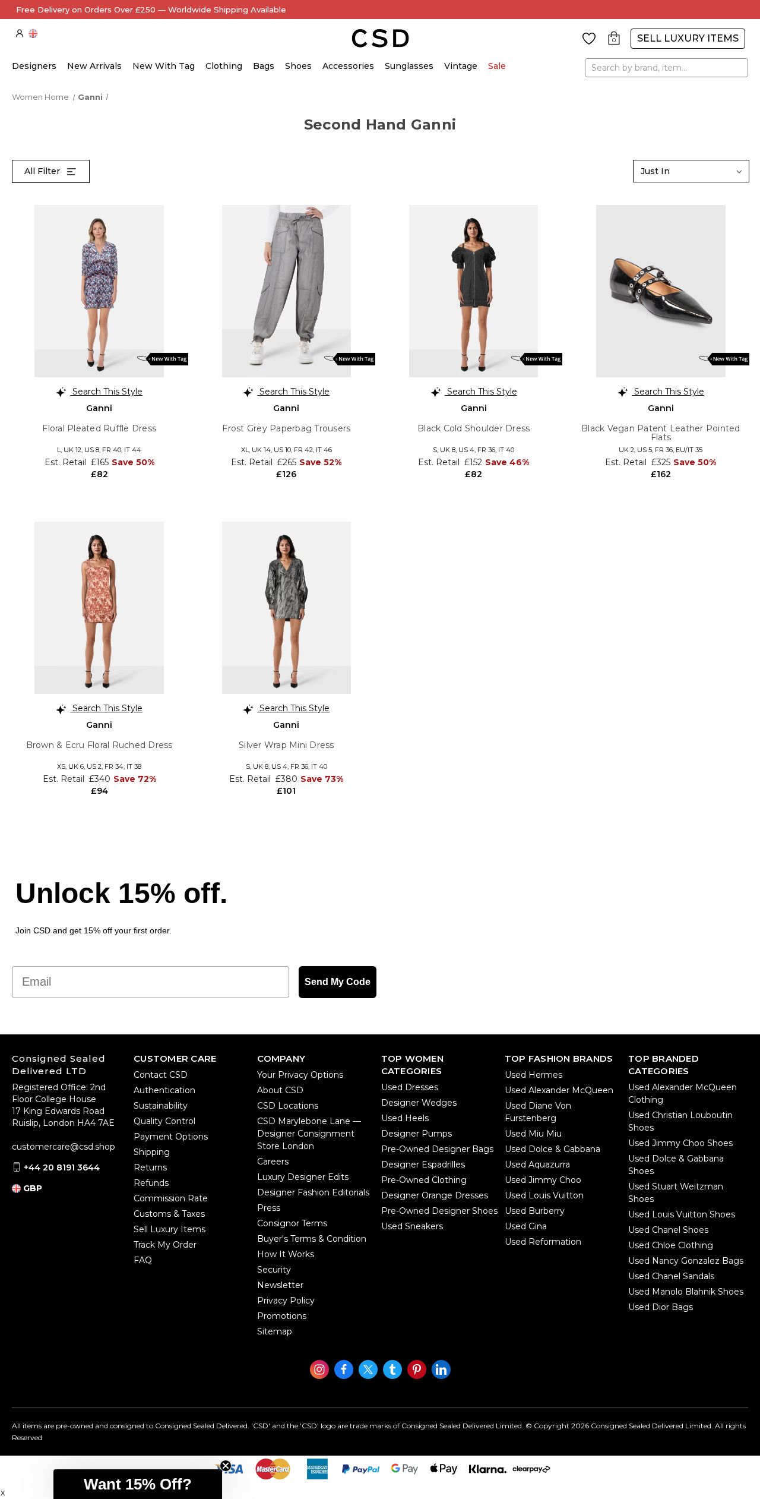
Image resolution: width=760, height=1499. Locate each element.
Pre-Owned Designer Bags (437, 1149)
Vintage (460, 66)
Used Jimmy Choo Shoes (680, 1143)
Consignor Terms (292, 1223)
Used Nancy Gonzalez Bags (685, 1260)
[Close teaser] (226, 1466)
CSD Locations (287, 1105)
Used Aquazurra (537, 1164)
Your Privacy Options (300, 1074)
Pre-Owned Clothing (424, 1180)
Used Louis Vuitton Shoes (681, 1214)
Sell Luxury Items (688, 38)
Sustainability (161, 1105)
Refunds (151, 1183)
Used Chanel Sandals (671, 1276)
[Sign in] (19, 33)
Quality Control (164, 1121)
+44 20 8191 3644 (62, 1167)
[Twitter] (368, 1369)
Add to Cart (99, 492)
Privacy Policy (286, 1300)
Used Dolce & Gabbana (552, 1149)
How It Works (285, 1254)
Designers (34, 66)
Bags (263, 66)
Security (274, 1269)
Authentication (164, 1090)
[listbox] (691, 171)
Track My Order (165, 1244)
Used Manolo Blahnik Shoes (685, 1291)
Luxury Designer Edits (303, 1177)
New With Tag (163, 66)
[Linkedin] (441, 1369)
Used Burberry (535, 1210)
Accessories (348, 66)
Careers (273, 1161)
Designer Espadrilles (423, 1164)
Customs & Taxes (169, 1213)
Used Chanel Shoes (668, 1230)
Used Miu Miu (533, 1133)
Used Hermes (533, 1074)
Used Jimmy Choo (543, 1180)
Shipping (152, 1152)
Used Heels (405, 1118)
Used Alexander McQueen (559, 1090)
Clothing (223, 66)
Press (268, 1208)
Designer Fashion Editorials (313, 1192)
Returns (150, 1167)
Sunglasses (409, 66)
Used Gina (526, 1226)
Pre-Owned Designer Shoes (439, 1210)
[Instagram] (319, 1369)
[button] (137, 1484)
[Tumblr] (392, 1369)
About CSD (280, 1090)
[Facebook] (343, 1369)
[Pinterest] (416, 1369)
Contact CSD (161, 1074)
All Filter (43, 171)
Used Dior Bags (660, 1307)
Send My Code (337, 982)
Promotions (281, 1316)
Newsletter (280, 1285)
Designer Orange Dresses (434, 1195)
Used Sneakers (412, 1226)
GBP (32, 33)
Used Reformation (543, 1241)
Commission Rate (171, 1198)
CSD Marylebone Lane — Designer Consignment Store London (309, 1133)
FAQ (143, 1260)
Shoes (298, 66)
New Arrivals (94, 66)
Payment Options (171, 1136)
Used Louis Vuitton (544, 1195)
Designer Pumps (416, 1133)
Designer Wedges (419, 1102)
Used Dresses (409, 1087)
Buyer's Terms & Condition (311, 1238)
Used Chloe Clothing (670, 1245)
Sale (497, 66)
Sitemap (274, 1331)
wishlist (589, 38)
